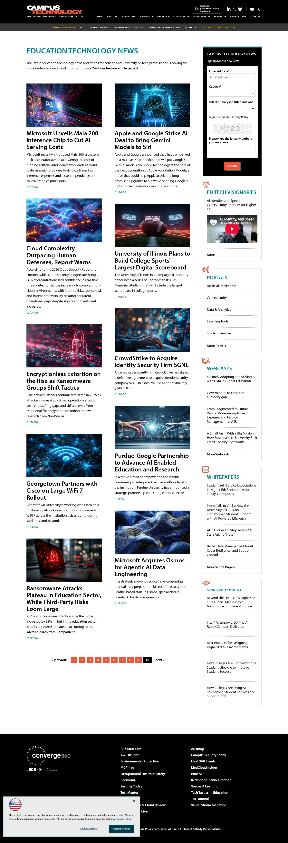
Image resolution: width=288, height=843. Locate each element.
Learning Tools (217, 321)
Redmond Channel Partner (211, 780)
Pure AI (196, 773)
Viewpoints (129, 16)
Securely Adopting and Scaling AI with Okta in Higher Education (231, 378)
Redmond (127, 780)
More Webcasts (218, 454)
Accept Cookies (121, 828)
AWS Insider (129, 755)
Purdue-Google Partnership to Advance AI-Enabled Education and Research (152, 462)
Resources (199, 16)
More (253, 16)
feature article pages (121, 68)
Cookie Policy (144, 829)
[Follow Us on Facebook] (246, 9)
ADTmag (197, 748)
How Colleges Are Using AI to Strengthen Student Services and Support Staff (231, 692)
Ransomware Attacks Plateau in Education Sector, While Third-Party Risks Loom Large (63, 598)
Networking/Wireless (129, 27)
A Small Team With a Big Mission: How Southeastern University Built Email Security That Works (232, 437)
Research (163, 16)
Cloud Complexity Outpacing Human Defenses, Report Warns (58, 255)
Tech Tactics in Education (209, 792)
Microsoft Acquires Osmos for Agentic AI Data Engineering (150, 567)
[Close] (134, 800)
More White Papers (221, 567)
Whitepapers (223, 476)
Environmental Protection (139, 761)
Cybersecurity (217, 297)
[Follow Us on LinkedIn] (229, 9)
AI (81, 27)
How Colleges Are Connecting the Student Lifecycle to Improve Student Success (231, 667)
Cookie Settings (89, 828)
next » (159, 660)
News (100, 16)
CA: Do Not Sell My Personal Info (199, 829)
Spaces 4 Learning (204, 786)
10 (147, 660)
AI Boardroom (130, 748)
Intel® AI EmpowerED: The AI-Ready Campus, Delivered (228, 624)
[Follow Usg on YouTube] (252, 9)
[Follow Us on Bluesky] (240, 9)
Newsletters (238, 16)
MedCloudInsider (204, 767)
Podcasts (179, 16)
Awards (145, 16)
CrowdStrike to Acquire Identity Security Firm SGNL (152, 361)
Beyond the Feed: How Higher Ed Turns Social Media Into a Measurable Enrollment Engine (231, 602)
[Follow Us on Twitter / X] (234, 9)
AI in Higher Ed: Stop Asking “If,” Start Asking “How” (229, 532)
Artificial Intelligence (222, 286)
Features (113, 16)
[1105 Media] (49, 791)
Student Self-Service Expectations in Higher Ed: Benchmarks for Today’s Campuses (231, 489)
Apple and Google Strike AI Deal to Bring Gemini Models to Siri (151, 140)
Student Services (219, 333)
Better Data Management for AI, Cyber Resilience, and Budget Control (230, 550)
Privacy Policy (240, 117)
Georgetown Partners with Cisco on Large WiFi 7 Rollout (62, 490)
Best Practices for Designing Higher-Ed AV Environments (227, 645)
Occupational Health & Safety (142, 773)
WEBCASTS (219, 368)
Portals (217, 277)
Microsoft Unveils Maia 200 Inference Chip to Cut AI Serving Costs (62, 140)
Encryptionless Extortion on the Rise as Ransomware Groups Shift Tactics (63, 380)
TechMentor (129, 792)
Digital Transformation (164, 27)
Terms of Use (168, 829)
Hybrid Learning (99, 27)
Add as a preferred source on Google (209, 8)
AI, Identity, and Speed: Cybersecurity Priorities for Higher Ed (231, 204)
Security (190, 27)
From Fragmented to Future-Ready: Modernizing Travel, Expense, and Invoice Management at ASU (228, 415)
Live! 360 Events (203, 761)
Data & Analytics (219, 309)
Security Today (131, 786)
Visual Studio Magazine (208, 805)
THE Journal (200, 798)
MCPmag (127, 767)
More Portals (216, 345)
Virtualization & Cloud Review (143, 805)
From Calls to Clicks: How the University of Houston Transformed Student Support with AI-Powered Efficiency (229, 512)
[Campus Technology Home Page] (54, 11)
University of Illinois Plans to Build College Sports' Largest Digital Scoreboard (152, 260)
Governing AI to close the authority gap (225, 395)
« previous (60, 660)
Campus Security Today (208, 755)
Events (218, 16)
